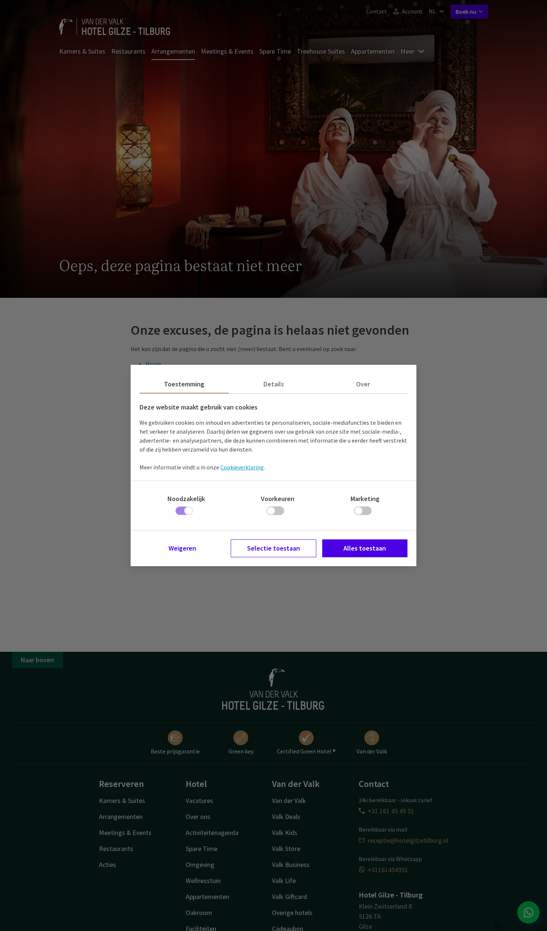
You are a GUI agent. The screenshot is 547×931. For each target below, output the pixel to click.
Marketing (365, 498)
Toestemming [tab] (184, 384)
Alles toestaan (364, 548)
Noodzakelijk (186, 498)
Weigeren (182, 548)
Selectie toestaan (273, 548)
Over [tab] (363, 384)
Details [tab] (273, 384)
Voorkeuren (277, 498)
